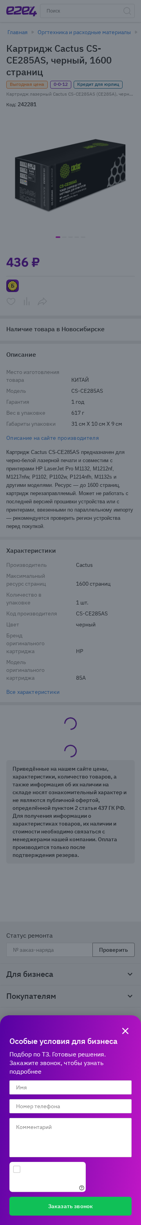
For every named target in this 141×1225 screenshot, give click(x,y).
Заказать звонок (70, 1206)
